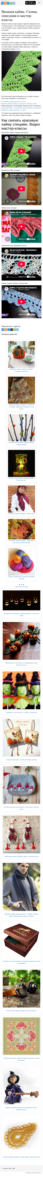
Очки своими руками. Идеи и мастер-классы (21, 1010)
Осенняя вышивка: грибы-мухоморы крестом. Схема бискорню (21, 1059)
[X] (11, 329)
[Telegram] (14, 3)
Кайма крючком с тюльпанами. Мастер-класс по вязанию (21, 108)
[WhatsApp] (11, 3)
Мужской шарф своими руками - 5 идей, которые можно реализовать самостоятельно (21, 915)
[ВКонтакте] (2, 3)
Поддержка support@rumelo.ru (33, 1172)
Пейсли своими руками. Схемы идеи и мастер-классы (21, 1157)
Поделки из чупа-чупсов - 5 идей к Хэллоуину (21, 712)
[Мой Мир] (8, 3)
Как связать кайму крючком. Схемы (14, 101)
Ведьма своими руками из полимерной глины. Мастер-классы (21, 1108)
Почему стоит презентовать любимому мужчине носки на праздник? (21, 962)
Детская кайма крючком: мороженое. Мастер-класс (19, 103)
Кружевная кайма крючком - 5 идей (14, 110)
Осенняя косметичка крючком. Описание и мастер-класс (21, 808)
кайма (18, 49)
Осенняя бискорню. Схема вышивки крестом (21, 760)
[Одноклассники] (5, 3)
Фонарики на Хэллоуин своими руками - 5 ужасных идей (21, 614)
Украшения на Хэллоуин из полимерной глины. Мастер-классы (21, 664)
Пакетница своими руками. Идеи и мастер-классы (21, 856)
